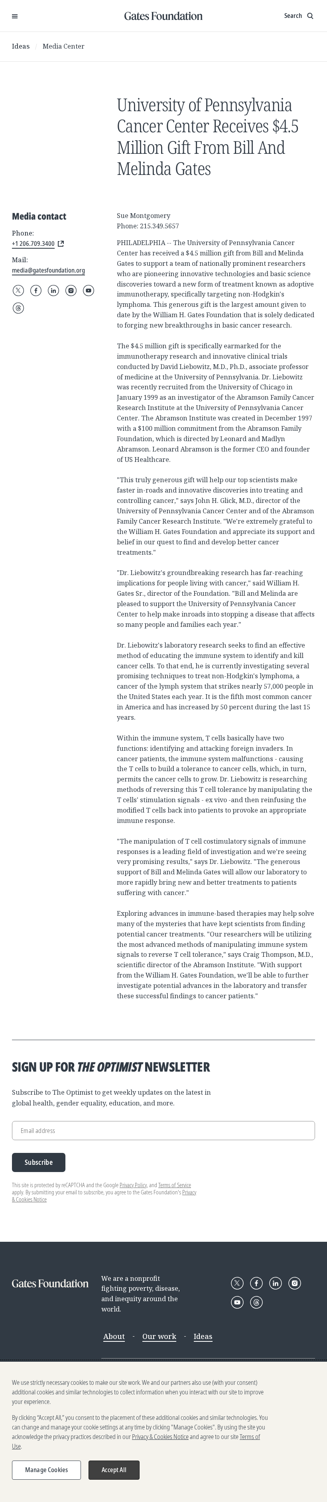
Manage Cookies (46, 1469)
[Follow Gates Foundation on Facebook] (36, 290)
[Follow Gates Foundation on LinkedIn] (53, 290)
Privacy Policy (133, 1185)
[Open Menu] (15, 16)
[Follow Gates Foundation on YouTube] (88, 290)
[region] (163, 1432)
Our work (159, 1336)
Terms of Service (174, 1185)
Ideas (21, 46)
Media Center (64, 46)
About (114, 1336)
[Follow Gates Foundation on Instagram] (71, 290)
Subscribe (39, 1162)
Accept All (114, 1469)
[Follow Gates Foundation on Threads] (18, 308)
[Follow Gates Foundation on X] (18, 290)
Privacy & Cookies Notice (160, 1436)
